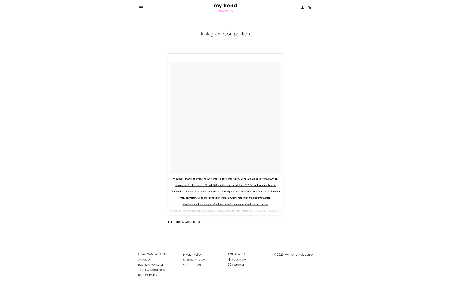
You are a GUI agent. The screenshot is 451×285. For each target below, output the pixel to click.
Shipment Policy (194, 260)
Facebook (239, 260)
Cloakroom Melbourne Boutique (207, 210)
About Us (144, 260)
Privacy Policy (192, 255)
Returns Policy (147, 275)
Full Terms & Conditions (184, 222)
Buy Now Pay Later (150, 265)
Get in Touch (192, 265)
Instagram (239, 265)
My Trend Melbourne (299, 255)
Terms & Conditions (151, 270)
